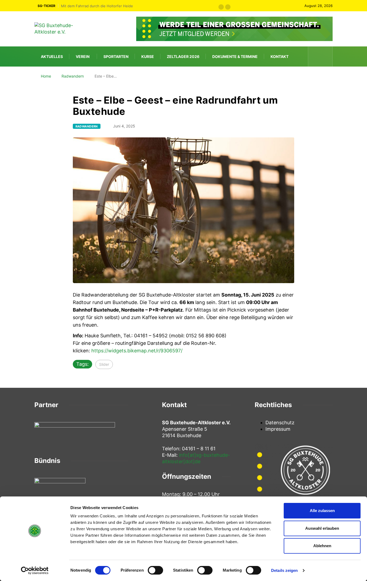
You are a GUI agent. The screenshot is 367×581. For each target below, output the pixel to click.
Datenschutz (279, 422)
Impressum (277, 429)
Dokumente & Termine (235, 56)
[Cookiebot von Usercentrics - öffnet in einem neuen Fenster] (34, 571)
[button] (221, 7)
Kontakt (280, 56)
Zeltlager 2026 (183, 56)
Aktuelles (52, 56)
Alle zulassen (322, 510)
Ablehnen (322, 545)
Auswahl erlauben (322, 528)
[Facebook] (316, 56)
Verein (82, 56)
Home (46, 76)
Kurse (147, 56)
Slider (104, 364)
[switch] (155, 570)
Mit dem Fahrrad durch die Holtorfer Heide (97, 6)
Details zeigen (284, 570)
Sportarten (115, 56)
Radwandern (73, 76)
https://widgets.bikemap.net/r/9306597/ (136, 350)
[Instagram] (325, 56)
